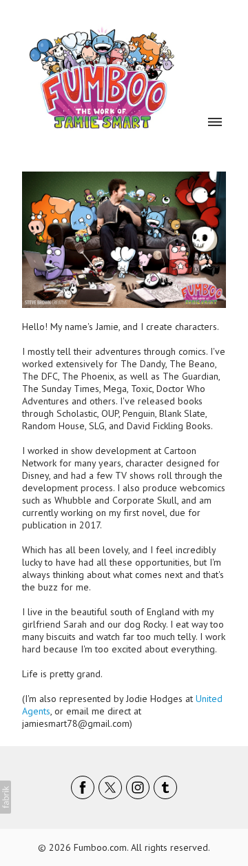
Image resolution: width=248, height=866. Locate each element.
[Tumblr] (165, 787)
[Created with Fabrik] (5, 797)
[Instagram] (137, 787)
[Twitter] (110, 787)
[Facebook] (82, 787)
